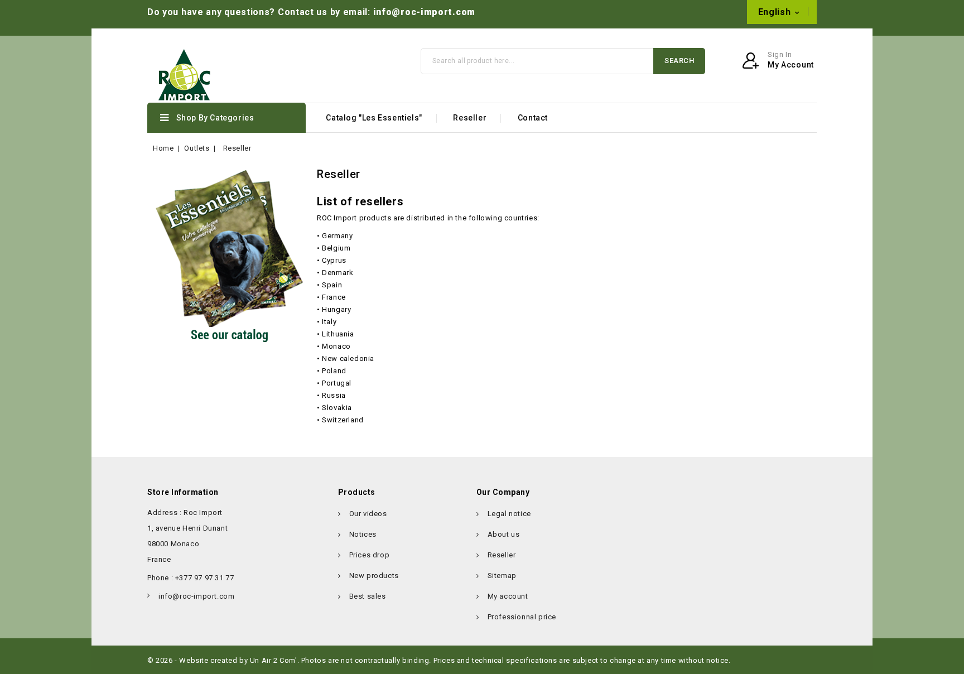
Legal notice (509, 513)
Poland (334, 371)
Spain (332, 285)
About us (504, 534)
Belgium (336, 248)
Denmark (337, 272)
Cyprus (334, 260)
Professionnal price (522, 617)
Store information (183, 492)
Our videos (368, 513)
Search (679, 60)
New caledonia (348, 358)
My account (508, 596)
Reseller (469, 117)
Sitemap (502, 575)
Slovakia (337, 407)
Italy (329, 321)
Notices (363, 534)
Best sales (367, 596)
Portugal (336, 383)
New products (374, 575)
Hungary (336, 309)
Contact (533, 117)
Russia (334, 395)
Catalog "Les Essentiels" (374, 117)
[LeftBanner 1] (226, 256)
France (334, 297)
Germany (336, 236)
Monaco (336, 346)
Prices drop (369, 555)
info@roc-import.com (424, 12)
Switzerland (343, 420)
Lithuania (338, 334)
